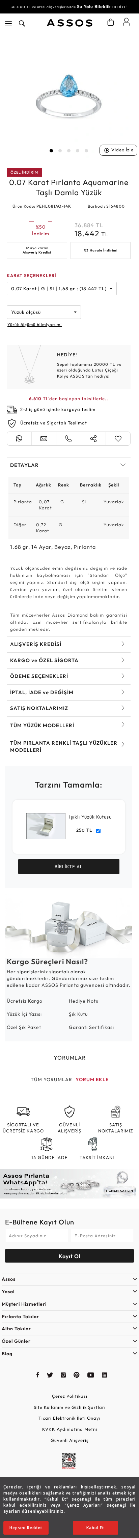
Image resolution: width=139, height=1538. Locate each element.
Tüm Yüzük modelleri (42, 725)
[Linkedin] (104, 1376)
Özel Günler (16, 1341)
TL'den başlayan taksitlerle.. (68, 398)
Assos (9, 1279)
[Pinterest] (77, 1376)
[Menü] (8, 23)
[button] (51, 150)
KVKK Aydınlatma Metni (69, 1429)
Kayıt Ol (70, 1256)
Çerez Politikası (69, 1396)
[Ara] (22, 23)
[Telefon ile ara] (68, 438)
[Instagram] (63, 1376)
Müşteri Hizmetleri (24, 1304)
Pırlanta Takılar (20, 1316)
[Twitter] (50, 1376)
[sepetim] (111, 22)
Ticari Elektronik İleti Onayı (69, 1418)
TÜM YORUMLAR (51, 1079)
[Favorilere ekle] (118, 438)
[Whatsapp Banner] (69, 1184)
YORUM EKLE (92, 1079)
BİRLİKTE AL (69, 866)
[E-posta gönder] (44, 438)
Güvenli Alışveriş (70, 1440)
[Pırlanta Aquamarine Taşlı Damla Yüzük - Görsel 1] (69, 96)
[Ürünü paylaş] (93, 438)
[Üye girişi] (126, 21)
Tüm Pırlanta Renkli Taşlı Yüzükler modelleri (63, 746)
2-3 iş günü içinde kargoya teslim (57, 409)
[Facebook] (37, 1376)
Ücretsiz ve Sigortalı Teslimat (53, 422)
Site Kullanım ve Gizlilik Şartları (70, 1407)
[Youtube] (90, 1376)
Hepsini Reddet (26, 1528)
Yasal (8, 1292)
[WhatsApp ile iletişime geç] (19, 438)
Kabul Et (95, 1528)
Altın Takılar (16, 1329)
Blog (7, 1354)
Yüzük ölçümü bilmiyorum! (34, 324)
